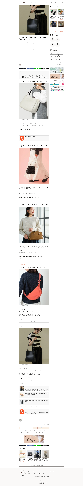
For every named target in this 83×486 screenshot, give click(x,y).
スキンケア (61, 59)
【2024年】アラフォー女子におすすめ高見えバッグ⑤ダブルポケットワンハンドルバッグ (34, 77)
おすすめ (32, 432)
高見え (28, 432)
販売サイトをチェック (34, 321)
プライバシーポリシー (31, 477)
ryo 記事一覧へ (46, 424)
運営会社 (48, 477)
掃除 (56, 59)
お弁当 (52, 56)
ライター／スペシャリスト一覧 (43, 477)
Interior (47, 472)
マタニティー (53, 64)
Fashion (29, 472)
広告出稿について (46, 476)
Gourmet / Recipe (40, 472)
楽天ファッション (41, 432)
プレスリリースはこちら (37, 476)
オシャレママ (40, 430)
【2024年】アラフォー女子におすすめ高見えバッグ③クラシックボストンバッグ (32, 75)
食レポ (52, 53)
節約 (55, 56)
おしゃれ (31, 430)
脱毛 (60, 62)
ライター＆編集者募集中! (59, 477)
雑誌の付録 (52, 59)
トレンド (27, 430)
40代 (36, 432)
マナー (52, 62)
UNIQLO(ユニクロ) (57, 53)
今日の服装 (56, 62)
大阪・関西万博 (59, 64)
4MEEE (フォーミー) (52, 477)
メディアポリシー (25, 477)
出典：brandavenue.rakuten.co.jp (23, 119)
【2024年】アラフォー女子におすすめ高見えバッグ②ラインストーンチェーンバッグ (33, 74)
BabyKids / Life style (32, 473)
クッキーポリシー (36, 477)
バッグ (35, 430)
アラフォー (45, 430)
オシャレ (22, 430)
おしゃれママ (23, 432)
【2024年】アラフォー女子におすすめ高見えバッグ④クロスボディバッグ (31, 76)
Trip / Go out (53, 472)
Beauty (34, 472)
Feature (39, 473)
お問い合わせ (42, 476)
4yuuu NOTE (45, 473)
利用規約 (22, 477)
